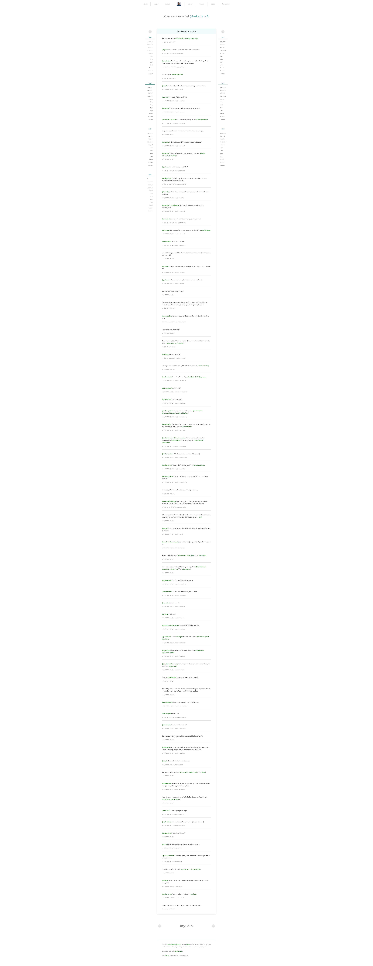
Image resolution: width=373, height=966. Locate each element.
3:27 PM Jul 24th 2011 (169, 295)
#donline (202, 153)
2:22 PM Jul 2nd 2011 (169, 886)
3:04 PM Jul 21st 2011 (169, 392)
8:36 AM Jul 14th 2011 (169, 618)
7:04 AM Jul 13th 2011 (169, 706)
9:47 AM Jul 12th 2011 (169, 728)
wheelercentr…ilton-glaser (186, 555)
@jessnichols (166, 625)
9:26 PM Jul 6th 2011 (169, 814)
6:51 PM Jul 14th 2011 (169, 606)
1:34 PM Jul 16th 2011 (169, 573)
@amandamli (166, 108)
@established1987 (193, 377)
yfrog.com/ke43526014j (169, 156)
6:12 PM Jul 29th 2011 (169, 123)
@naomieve (165, 97)
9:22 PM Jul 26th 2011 (169, 197)
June (151, 59)
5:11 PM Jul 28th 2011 (169, 159)
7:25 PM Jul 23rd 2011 (169, 322)
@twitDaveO (166, 810)
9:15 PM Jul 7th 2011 (169, 789)
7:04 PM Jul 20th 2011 (169, 493)
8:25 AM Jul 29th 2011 (169, 134)
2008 (223, 129)
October (150, 93)
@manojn (165, 880)
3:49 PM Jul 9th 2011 (169, 776)
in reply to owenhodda (180, 430)
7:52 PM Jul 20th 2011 (169, 457)
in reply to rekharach (180, 358)
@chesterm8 (166, 230)
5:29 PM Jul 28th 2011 (169, 145)
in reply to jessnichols (180, 629)
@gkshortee (166, 639)
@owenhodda (166, 413)
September (150, 96)
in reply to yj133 (178, 848)
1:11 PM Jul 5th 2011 (169, 861)
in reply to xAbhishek (180, 753)
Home (145, 4)
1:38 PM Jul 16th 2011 (169, 559)
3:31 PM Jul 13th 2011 (169, 656)
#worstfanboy (193, 894)
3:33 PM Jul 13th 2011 (169, 642)
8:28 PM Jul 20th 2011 (169, 430)
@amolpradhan (167, 316)
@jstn (203, 772)
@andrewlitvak (167, 178)
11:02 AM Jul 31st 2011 (169, 78)
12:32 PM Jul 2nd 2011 (169, 909)
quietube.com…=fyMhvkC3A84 (190, 869)
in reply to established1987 (181, 392)
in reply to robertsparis (180, 717)
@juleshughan (166, 61)
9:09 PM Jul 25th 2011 (169, 234)
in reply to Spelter (179, 53)
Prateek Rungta (171, 944)
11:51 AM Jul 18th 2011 (169, 507)
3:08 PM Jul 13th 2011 (169, 681)
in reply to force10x (179, 197)
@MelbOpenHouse (177, 74)
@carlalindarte (205, 230)
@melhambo (175, 205)
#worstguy (179, 637)
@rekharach (166, 354)
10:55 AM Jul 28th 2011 (169, 170)
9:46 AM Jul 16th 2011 (169, 584)
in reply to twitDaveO (179, 814)
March (151, 68)
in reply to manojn (179, 886)
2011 (150, 83)
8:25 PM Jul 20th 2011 (169, 446)
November (150, 90)
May (151, 62)
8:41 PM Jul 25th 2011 (169, 245)
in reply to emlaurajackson (181, 416)
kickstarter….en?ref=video (175, 343)
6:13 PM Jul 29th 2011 (169, 112)
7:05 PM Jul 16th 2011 (169, 548)
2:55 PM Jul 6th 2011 (169, 825)
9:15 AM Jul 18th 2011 (169, 520)
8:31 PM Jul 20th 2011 (169, 416)
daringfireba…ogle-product (170, 799)
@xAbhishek (166, 747)
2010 (223, 83)
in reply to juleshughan (180, 67)
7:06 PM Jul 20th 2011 (169, 482)
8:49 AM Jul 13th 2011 (169, 694)
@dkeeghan (202, 377)
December (150, 87)
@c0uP (207, 637)
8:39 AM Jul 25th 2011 (169, 272)
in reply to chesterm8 (180, 234)
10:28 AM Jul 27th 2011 (169, 184)
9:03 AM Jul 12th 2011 (169, 739)
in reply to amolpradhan (180, 322)
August (151, 99)
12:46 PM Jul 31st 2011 (169, 42)
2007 (150, 175)
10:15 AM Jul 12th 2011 (169, 717)
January (150, 73)
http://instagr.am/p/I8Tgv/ (190, 38)
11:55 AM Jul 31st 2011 (169, 53)
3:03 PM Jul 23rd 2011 (169, 333)
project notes (178, 951)
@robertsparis (166, 713)
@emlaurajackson (167, 411)
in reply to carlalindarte (180, 245)
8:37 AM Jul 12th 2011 (169, 753)
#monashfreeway (203, 366)
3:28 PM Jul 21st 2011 (169, 380)
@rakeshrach (199, 16)
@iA (200, 517)
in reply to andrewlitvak (180, 184)
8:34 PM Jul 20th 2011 (169, 403)
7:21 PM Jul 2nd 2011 (169, 873)
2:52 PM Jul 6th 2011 (169, 836)
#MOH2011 (178, 38)
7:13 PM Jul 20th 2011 (169, 468)
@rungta (164, 86)
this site (167, 955)
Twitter (188, 944)
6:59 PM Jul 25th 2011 (169, 258)
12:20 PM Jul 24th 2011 (169, 308)
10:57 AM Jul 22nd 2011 (169, 358)
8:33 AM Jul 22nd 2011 (169, 369)
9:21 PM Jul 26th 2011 (169, 211)
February (150, 71)
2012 (223, 37)
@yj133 (164, 844)
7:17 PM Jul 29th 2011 (169, 100)
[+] (177, 156)
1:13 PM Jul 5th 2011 (169, 848)
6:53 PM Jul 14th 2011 (169, 595)
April (151, 65)
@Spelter (165, 50)
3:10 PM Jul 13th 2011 (169, 670)
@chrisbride (166, 542)
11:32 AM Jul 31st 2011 (169, 67)
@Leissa (173, 119)
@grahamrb (166, 167)
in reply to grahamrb (180, 170)
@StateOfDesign (200, 567)
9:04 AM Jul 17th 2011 (169, 534)
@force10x (165, 192)
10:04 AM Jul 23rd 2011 (169, 347)
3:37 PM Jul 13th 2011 (169, 629)
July (151, 102)
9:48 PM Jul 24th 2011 (169, 283)
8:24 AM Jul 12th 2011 (169, 764)
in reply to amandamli (180, 112)
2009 (150, 129)
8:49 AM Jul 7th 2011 (169, 803)
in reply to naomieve (179, 100)
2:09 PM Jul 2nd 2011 (169, 897)
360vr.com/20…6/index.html (188, 772)
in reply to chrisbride (179, 548)
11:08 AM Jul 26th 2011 (169, 222)
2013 (150, 37)
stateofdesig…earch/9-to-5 (170, 569)
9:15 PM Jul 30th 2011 (169, 89)
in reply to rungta (179, 89)
